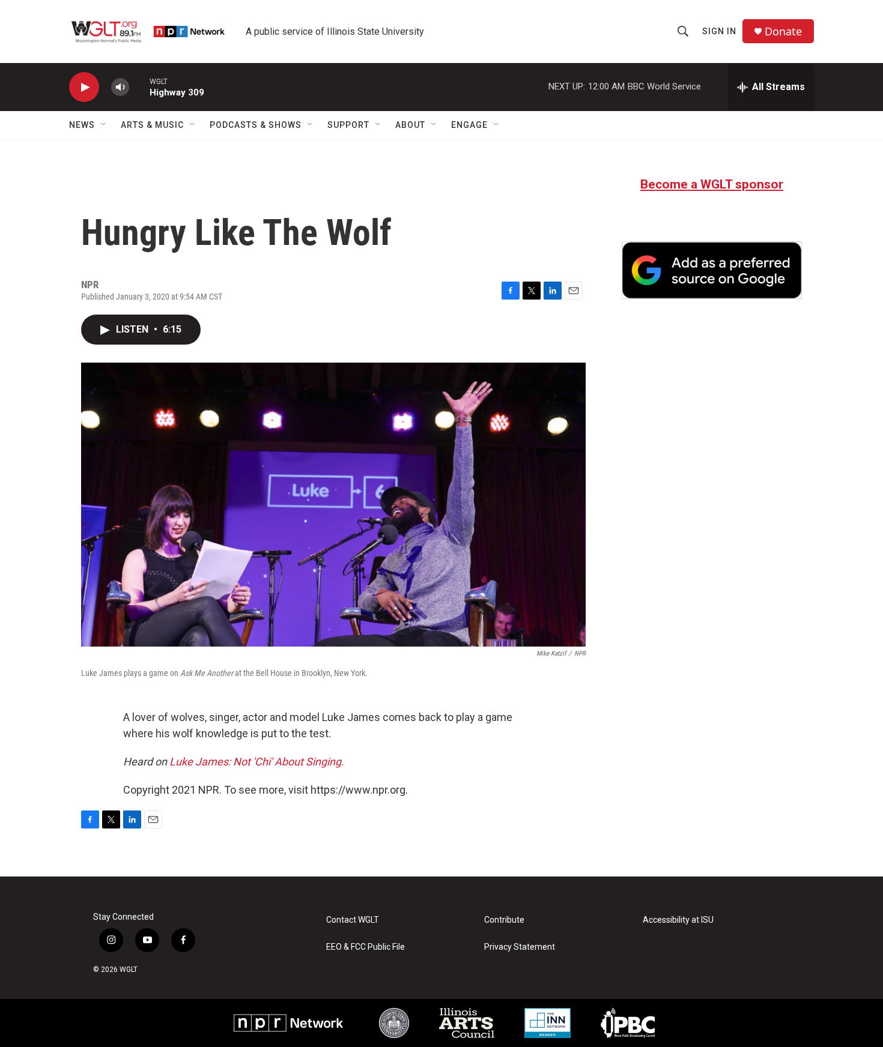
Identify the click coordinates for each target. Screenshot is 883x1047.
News (82, 125)
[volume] (120, 87)
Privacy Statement (519, 947)
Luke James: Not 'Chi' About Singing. (256, 761)
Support (348, 125)
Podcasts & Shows (256, 125)
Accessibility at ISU (678, 920)
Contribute (504, 920)
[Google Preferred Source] (711, 270)
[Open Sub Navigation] (104, 125)
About (410, 125)
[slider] (139, 86)
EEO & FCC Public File (365, 947)
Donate (783, 31)
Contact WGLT (352, 920)
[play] (84, 87)
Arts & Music (152, 125)
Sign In (719, 31)
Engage (469, 125)
